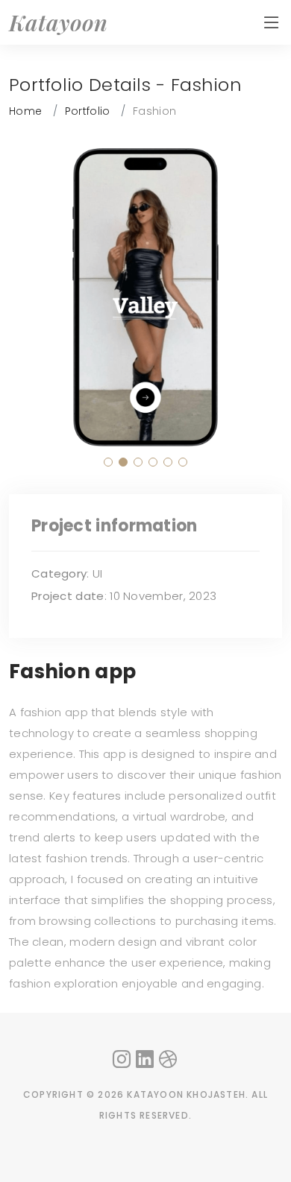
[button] (108, 462)
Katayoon (58, 22)
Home (25, 111)
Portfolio (87, 111)
